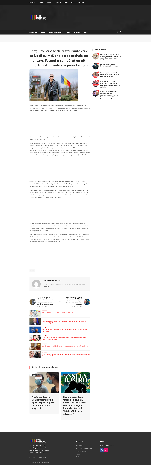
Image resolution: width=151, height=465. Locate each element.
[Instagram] (35, 457)
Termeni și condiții (81, 451)
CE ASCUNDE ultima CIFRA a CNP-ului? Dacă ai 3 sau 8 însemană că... (66, 313)
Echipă (78, 457)
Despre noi (79, 445)
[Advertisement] (91, 17)
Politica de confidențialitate (84, 448)
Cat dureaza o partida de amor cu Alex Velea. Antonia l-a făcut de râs (65, 346)
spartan (32, 270)
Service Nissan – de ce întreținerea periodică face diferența (109, 66)
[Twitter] (30, 457)
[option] (44, 394)
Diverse (34, 375)
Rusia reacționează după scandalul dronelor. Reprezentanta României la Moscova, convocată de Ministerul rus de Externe (109, 95)
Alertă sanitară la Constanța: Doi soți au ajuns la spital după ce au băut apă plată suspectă (43, 403)
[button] (121, 32)
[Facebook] (102, 450)
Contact (78, 454)
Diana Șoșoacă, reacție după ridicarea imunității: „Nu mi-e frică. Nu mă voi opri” (109, 74)
